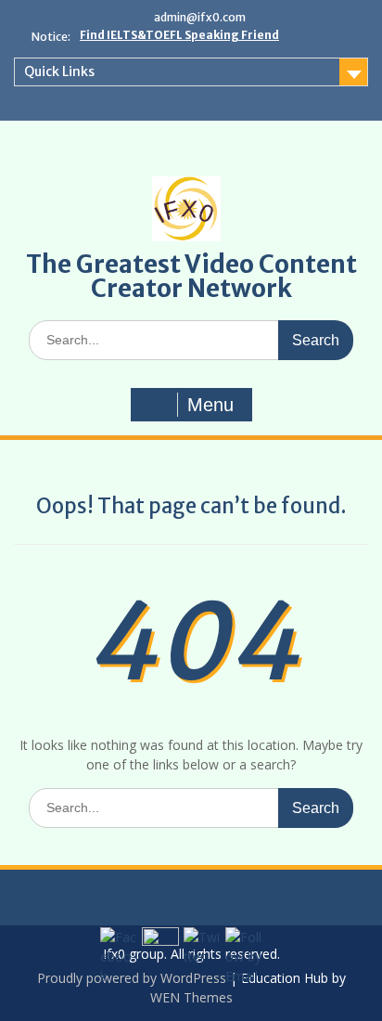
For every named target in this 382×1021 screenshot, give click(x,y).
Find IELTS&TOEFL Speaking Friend (179, 35)
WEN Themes (191, 997)
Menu (210, 404)
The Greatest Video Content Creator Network (191, 276)
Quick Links (59, 71)
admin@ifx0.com (200, 17)
